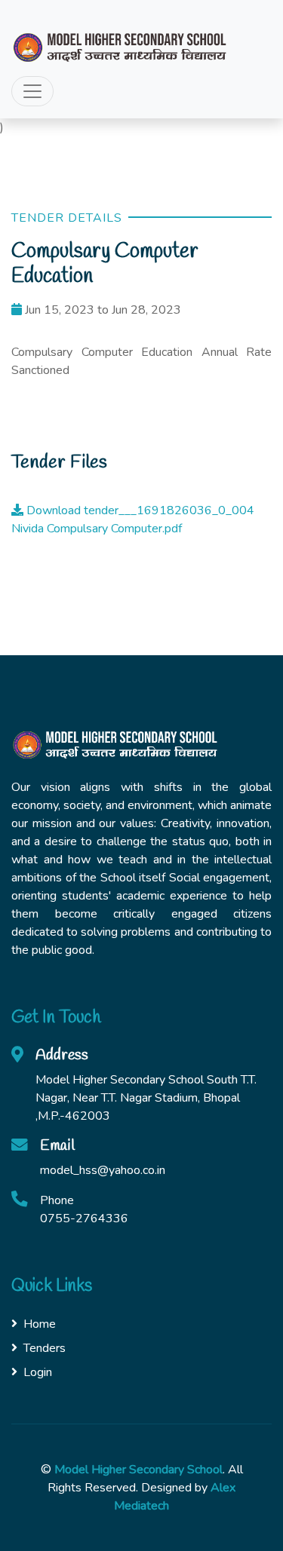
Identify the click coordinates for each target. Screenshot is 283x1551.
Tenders (44, 1348)
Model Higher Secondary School (138, 1469)
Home (39, 1324)
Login (37, 1372)
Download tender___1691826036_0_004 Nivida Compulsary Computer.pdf (132, 519)
